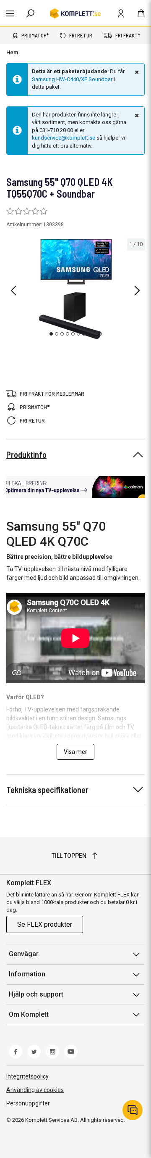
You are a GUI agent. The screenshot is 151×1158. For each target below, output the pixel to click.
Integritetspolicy (27, 1076)
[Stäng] (136, 71)
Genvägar (24, 954)
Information (27, 974)
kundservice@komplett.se (63, 138)
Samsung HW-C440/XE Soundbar (72, 79)
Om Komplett (29, 1014)
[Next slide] (137, 290)
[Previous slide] (13, 290)
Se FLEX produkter (44, 924)
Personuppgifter (28, 1103)
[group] (75, 289)
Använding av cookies (35, 1090)
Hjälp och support (36, 994)
